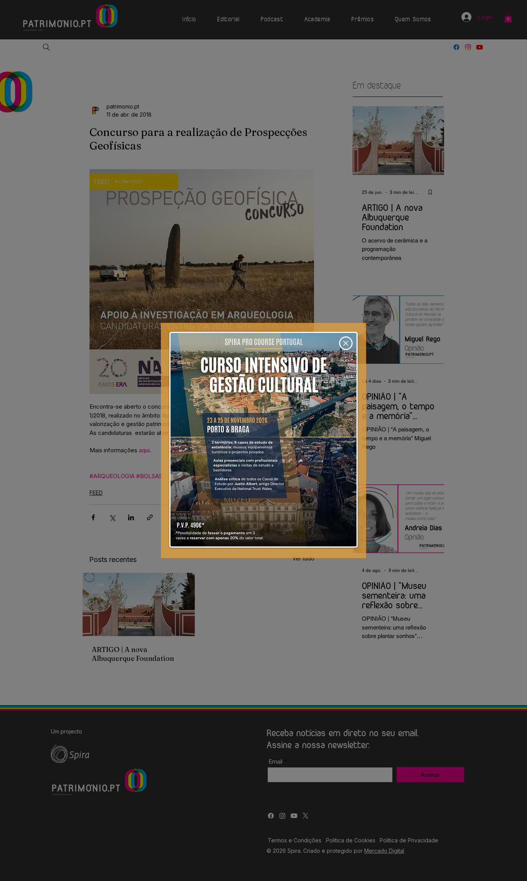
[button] (346, 343)
